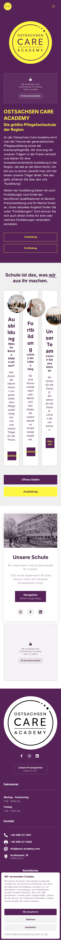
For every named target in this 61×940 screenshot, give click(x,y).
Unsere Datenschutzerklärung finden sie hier (26, 934)
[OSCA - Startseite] (8, 6)
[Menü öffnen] (54, 6)
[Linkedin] (40, 612)
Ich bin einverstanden (30, 96)
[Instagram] (20, 612)
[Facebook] (30, 612)
